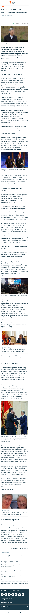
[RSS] (23, 594)
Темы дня (4, 6)
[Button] (24, 19)
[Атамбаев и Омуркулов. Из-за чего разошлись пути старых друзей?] (14, 338)
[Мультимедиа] (9, 612)
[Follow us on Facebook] (9, 594)
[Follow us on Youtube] (2, 594)
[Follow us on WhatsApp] (16, 594)
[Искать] (20, 612)
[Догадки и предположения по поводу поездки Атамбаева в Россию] (14, 501)
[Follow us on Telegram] (12, 594)
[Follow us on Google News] (19, 594)
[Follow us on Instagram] (5, 594)
